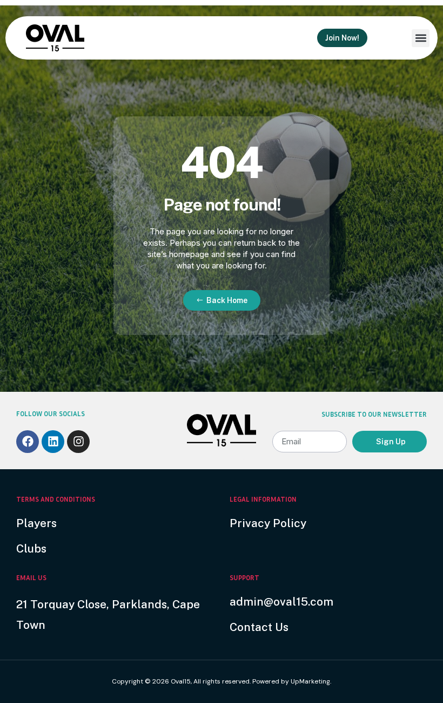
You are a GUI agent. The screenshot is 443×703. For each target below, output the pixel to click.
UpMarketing (310, 681)
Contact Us (259, 627)
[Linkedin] (53, 441)
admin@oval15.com (281, 601)
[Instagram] (78, 441)
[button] (420, 38)
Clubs (31, 548)
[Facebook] (27, 441)
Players (36, 523)
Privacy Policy (268, 523)
